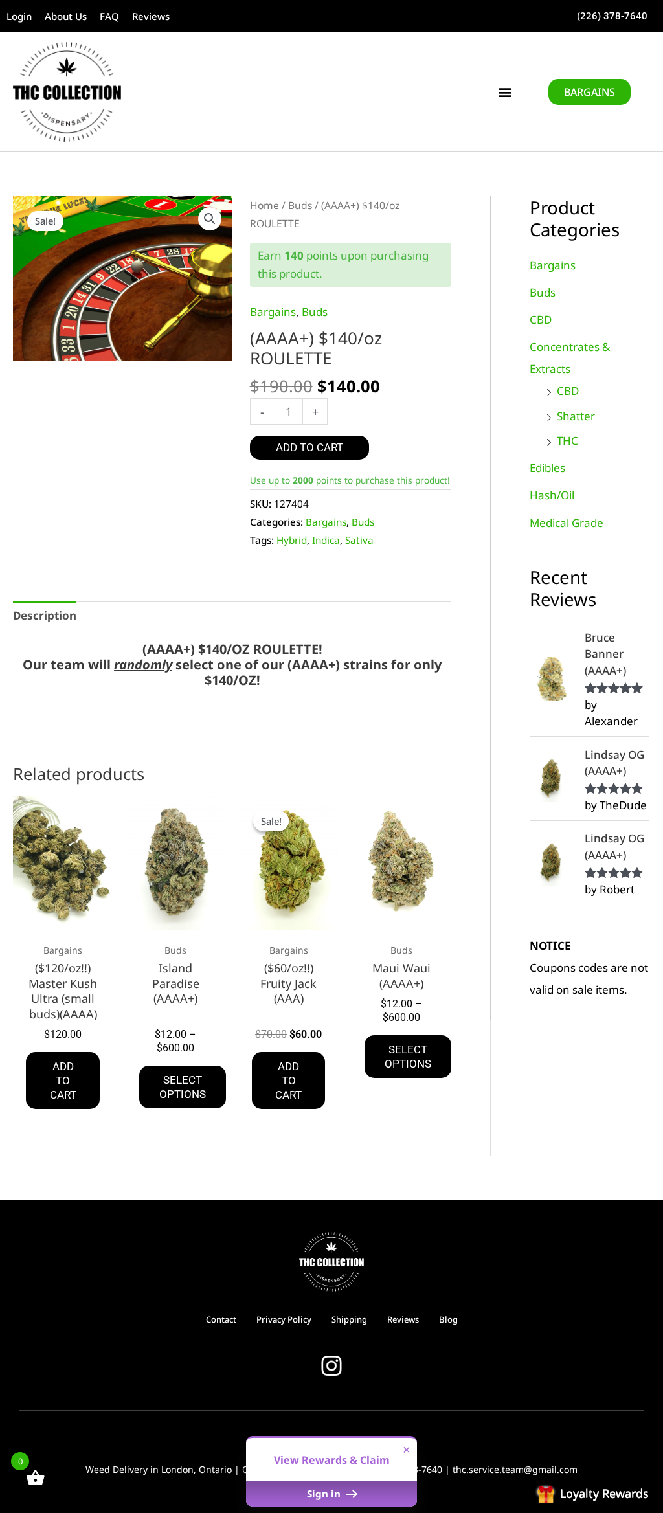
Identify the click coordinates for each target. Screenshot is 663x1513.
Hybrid (291, 539)
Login (19, 16)
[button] (505, 92)
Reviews (151, 16)
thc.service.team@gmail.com (515, 1469)
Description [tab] (44, 615)
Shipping (349, 1319)
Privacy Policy (283, 1319)
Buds (300, 205)
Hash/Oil (552, 495)
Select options (182, 1087)
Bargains (273, 311)
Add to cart (309, 447)
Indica (326, 539)
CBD (541, 319)
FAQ (109, 16)
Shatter (576, 416)
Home (264, 205)
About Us (66, 16)
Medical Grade (566, 522)
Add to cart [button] (63, 1080)
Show (592, 1494)
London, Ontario (196, 1469)
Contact (221, 1319)
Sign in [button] (325, 1493)
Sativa (359, 539)
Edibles (547, 467)
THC (567, 440)
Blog (448, 1319)
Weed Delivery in (123, 1469)
